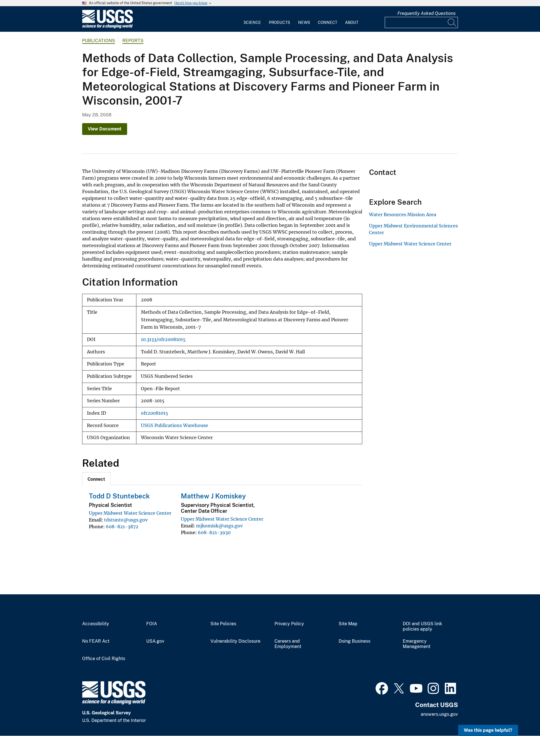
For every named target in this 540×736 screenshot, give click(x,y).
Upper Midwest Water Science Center (130, 513)
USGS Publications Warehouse (174, 425)
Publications (98, 40)
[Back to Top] (519, 715)
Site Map (348, 623)
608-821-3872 (122, 526)
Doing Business (354, 641)
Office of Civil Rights (103, 658)
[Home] (107, 27)
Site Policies (223, 623)
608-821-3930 (214, 532)
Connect (327, 22)
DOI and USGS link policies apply (422, 626)
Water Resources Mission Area (402, 214)
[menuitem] (252, 19)
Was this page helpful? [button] (488, 730)
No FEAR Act (95, 641)
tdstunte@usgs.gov (126, 520)
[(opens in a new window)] (381, 687)
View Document (105, 129)
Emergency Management (416, 644)
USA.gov (155, 641)
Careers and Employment (287, 644)
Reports (132, 40)
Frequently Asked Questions (426, 13)
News (304, 22)
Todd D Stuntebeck (119, 496)
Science (252, 22)
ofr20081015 (154, 413)
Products (279, 22)
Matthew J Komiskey (213, 496)
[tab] (96, 478)
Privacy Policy (289, 623)
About (351, 22)
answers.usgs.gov (439, 714)
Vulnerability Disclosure (235, 641)
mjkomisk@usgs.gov (219, 526)
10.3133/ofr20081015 (163, 339)
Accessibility (95, 623)
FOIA (151, 623)
